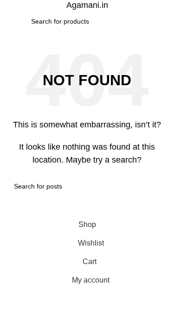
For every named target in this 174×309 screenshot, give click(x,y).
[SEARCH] (139, 21)
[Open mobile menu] (10, 21)
